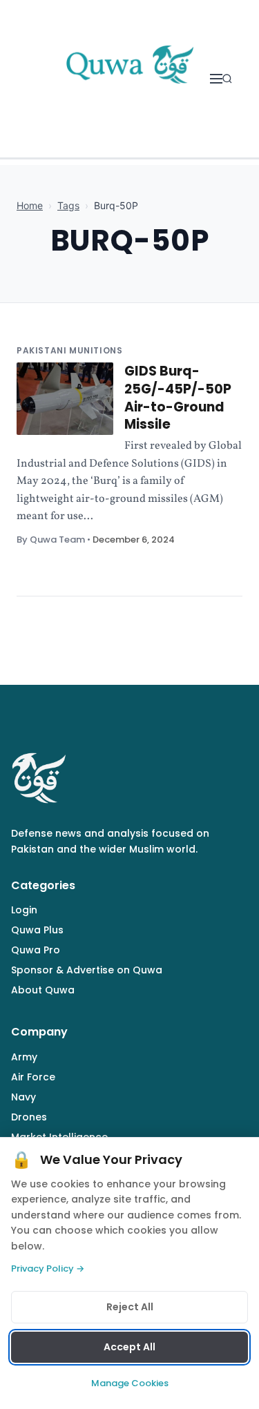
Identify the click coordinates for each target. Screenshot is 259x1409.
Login (24, 910)
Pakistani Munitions (69, 350)
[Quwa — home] (129, 78)
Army (24, 1057)
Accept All (129, 1347)
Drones (29, 1117)
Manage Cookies (130, 1383)
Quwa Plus (37, 930)
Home (30, 205)
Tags (68, 205)
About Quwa (43, 990)
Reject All (129, 1307)
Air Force (33, 1077)
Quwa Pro (35, 950)
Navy (23, 1097)
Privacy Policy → (47, 1268)
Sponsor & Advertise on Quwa (86, 970)
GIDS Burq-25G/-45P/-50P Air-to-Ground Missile (177, 398)
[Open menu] (216, 79)
